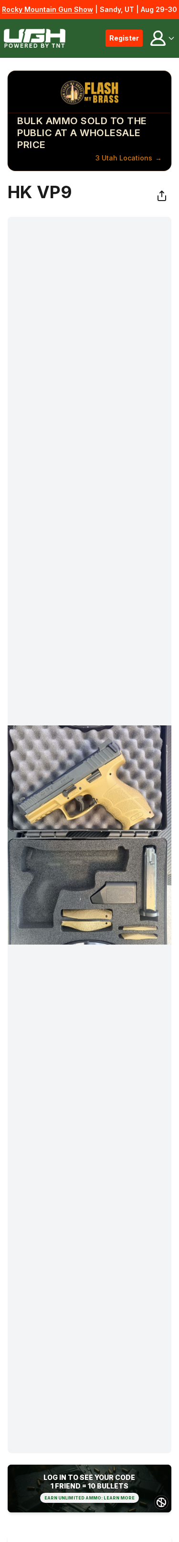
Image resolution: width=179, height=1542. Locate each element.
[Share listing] (161, 195)
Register (124, 38)
